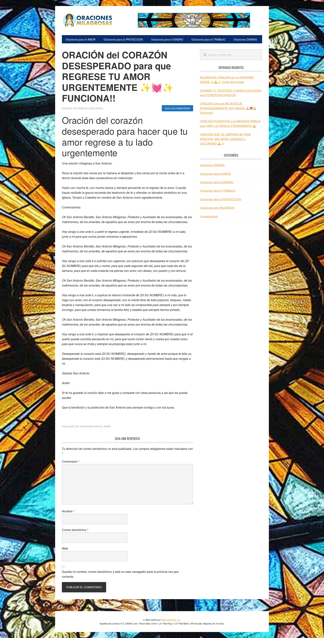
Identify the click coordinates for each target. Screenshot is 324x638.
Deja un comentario (177, 108)
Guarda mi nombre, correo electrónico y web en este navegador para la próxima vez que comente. (120, 574)
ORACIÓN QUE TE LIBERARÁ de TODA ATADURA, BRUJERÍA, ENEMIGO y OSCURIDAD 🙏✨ (225, 138)
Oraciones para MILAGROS (217, 208)
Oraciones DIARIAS (212, 165)
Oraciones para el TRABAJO (218, 190)
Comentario (70, 461)
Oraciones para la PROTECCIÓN (220, 199)
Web (65, 548)
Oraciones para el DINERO (216, 182)
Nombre (68, 511)
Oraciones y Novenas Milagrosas (87, 20)
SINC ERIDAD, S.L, (171, 619)
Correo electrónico (75, 530)
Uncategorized (209, 216)
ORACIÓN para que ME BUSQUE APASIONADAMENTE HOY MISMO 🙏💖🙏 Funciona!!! (228, 108)
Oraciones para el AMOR (95, 426)
